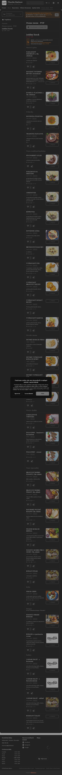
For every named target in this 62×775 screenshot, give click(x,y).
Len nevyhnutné (29, 393)
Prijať (42, 393)
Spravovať (17, 393)
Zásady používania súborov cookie (41, 389)
